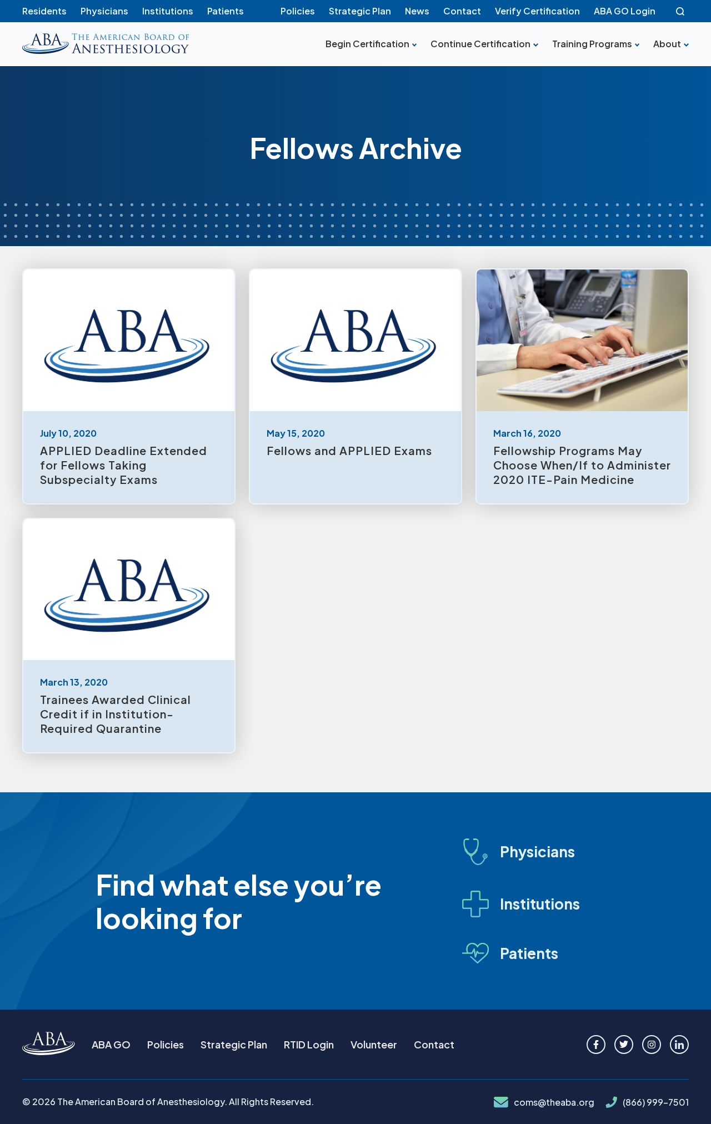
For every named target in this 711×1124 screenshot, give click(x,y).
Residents (44, 11)
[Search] (680, 11)
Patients (225, 11)
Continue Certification (480, 43)
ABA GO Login (624, 11)
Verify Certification (537, 11)
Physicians (104, 11)
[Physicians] (531, 851)
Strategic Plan (360, 11)
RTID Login (309, 1044)
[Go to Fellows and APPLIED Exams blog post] (355, 386)
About (667, 43)
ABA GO (111, 1044)
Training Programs (592, 43)
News (417, 11)
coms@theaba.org (554, 1102)
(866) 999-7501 (656, 1102)
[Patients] (531, 953)
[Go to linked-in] (679, 1044)
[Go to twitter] (623, 1044)
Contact (462, 11)
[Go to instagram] (651, 1044)
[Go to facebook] (596, 1044)
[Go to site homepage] (48, 1044)
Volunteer (374, 1044)
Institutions (167, 11)
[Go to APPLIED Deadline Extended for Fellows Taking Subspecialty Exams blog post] (128, 386)
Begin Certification (367, 43)
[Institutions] (531, 904)
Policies (298, 11)
